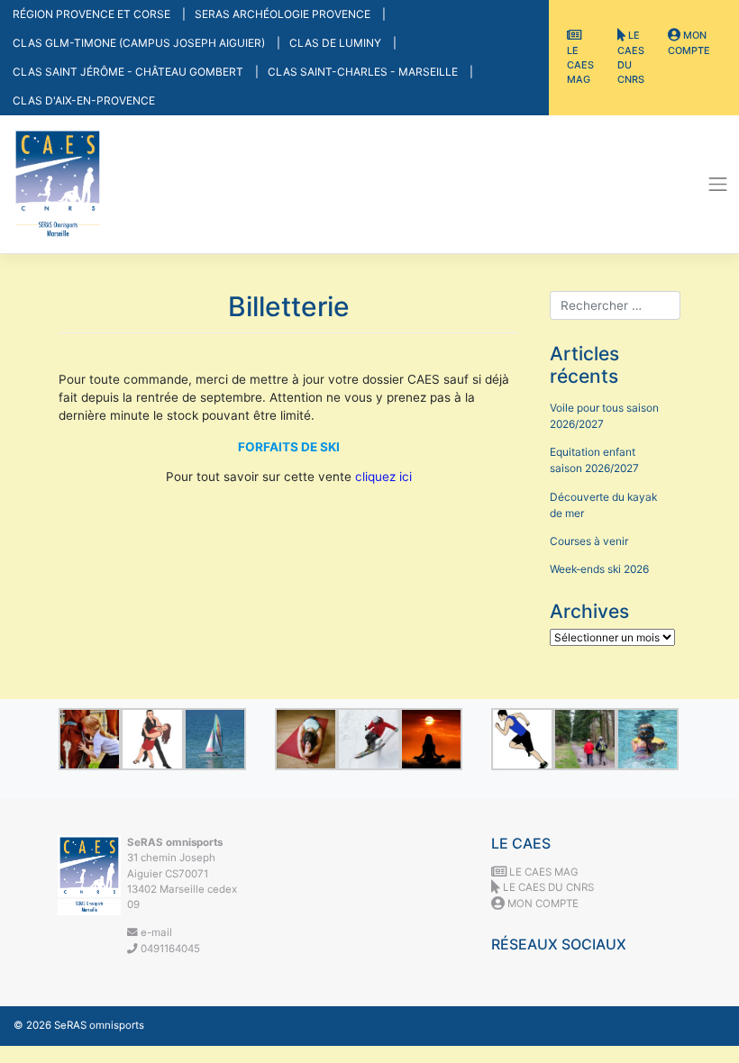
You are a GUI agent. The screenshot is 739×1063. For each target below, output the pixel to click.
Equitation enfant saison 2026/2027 (594, 460)
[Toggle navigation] (718, 184)
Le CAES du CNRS (630, 57)
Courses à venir (589, 541)
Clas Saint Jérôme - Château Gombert (129, 71)
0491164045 (169, 948)
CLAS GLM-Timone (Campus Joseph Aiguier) (140, 43)
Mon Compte (689, 42)
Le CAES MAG (580, 65)
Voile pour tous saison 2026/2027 (604, 416)
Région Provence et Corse (93, 14)
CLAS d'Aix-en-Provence (84, 100)
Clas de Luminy (336, 43)
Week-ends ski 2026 (599, 569)
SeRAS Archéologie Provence (284, 14)
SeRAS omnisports (99, 1025)
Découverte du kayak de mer (603, 505)
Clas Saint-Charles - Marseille (364, 71)
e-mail (155, 932)
